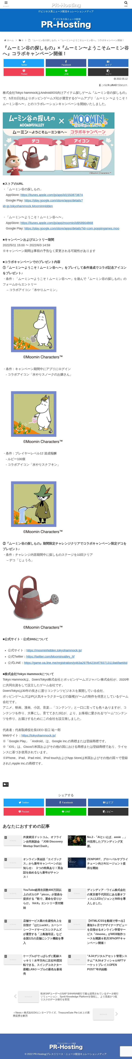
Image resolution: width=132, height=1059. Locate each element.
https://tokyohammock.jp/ (38, 735)
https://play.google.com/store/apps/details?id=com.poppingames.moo (71, 228)
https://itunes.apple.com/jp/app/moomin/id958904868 (56, 223)
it (7, 784)
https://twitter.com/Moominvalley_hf (50, 656)
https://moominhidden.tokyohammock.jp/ (54, 650)
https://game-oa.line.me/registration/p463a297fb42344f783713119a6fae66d (75, 663)
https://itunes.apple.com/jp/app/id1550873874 (51, 195)
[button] (122, 584)
